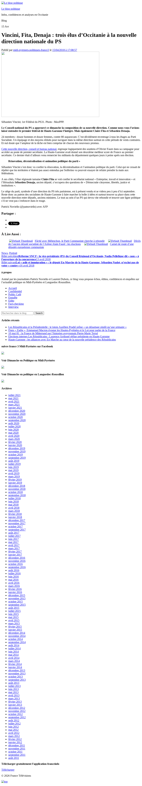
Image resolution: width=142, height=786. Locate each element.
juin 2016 (13, 576)
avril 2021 (13, 401)
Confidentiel (15, 291)
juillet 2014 (14, 648)
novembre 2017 (16, 523)
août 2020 (13, 423)
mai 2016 (13, 579)
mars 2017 (14, 548)
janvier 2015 (15, 629)
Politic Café (14, 294)
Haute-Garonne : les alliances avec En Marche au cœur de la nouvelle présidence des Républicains (62, 339)
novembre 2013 (16, 673)
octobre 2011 (15, 751)
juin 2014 (13, 651)
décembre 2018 (16, 485)
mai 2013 (13, 692)
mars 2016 (14, 585)
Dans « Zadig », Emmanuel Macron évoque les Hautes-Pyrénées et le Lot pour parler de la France (61, 330)
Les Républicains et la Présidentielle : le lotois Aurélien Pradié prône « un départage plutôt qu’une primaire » (67, 327)
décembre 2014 (16, 632)
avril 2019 (13, 473)
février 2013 (15, 701)
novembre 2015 (16, 598)
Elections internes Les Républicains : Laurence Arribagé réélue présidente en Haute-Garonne (59, 336)
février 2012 (15, 739)
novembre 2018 (16, 489)
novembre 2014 (16, 635)
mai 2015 (13, 617)
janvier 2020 (15, 445)
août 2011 (13, 757)
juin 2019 (13, 467)
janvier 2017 (15, 554)
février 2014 (15, 664)
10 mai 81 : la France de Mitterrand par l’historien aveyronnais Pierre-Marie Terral (53, 333)
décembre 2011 (16, 745)
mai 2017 (13, 542)
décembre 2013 (16, 670)
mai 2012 (13, 729)
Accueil (12, 288)
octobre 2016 (15, 564)
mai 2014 (13, 654)
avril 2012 (13, 732)
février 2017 (15, 551)
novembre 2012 (16, 711)
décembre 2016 (16, 557)
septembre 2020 (17, 420)
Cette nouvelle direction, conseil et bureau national (28, 149)
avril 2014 (13, 657)
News (4, 253)
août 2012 (13, 720)
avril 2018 (13, 507)
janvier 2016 (15, 592)
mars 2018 (14, 510)
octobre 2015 (15, 601)
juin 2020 (13, 429)
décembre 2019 (16, 448)
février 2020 (15, 442)
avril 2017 (13, 545)
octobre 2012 (15, 714)
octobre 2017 (15, 526)
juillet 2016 (14, 573)
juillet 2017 (14, 535)
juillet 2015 (14, 610)
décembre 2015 (16, 595)
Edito (11, 300)
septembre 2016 (17, 567)
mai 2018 (13, 504)
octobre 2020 (15, 417)
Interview (13, 306)
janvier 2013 (15, 704)
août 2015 (13, 607)
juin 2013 (13, 689)
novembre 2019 (16, 451)
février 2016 (15, 589)
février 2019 (15, 479)
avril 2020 (13, 435)
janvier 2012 (15, 742)
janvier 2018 (15, 517)
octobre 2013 (15, 676)
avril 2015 (13, 620)
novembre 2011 (16, 748)
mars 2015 (14, 623)
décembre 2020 (16, 410)
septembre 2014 (17, 642)
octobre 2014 (15, 639)
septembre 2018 (17, 495)
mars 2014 (14, 661)
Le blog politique (10, 8)
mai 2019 (13, 470)
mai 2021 (13, 398)
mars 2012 (14, 736)
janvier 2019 (15, 482)
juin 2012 (13, 726)
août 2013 (13, 682)
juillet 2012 (14, 723)
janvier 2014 (15, 667)
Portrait (13, 253)
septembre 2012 (17, 717)
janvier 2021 (15, 407)
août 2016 (13, 570)
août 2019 (13, 460)
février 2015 (15, 626)
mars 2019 (14, 476)
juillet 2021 (14, 395)
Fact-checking (16, 303)
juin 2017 (13, 539)
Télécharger (7, 769)
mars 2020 (14, 438)
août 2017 (13, 532)
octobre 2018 (15, 492)
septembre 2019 (17, 457)
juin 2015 (13, 614)
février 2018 (15, 514)
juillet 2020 (14, 426)
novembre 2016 (16, 560)
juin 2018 (13, 501)
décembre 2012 (16, 707)
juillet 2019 (14, 463)
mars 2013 (14, 698)
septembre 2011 (16, 754)
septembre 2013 (17, 679)
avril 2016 (13, 582)
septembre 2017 (17, 529)
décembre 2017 (16, 520)
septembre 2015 (17, 604)
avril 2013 (13, 695)
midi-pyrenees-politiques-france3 (31, 49)
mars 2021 (14, 404)
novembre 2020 (16, 413)
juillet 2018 (14, 498)
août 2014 (13, 645)
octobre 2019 (15, 454)
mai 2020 (13, 432)
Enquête (12, 297)
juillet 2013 (14, 686)
